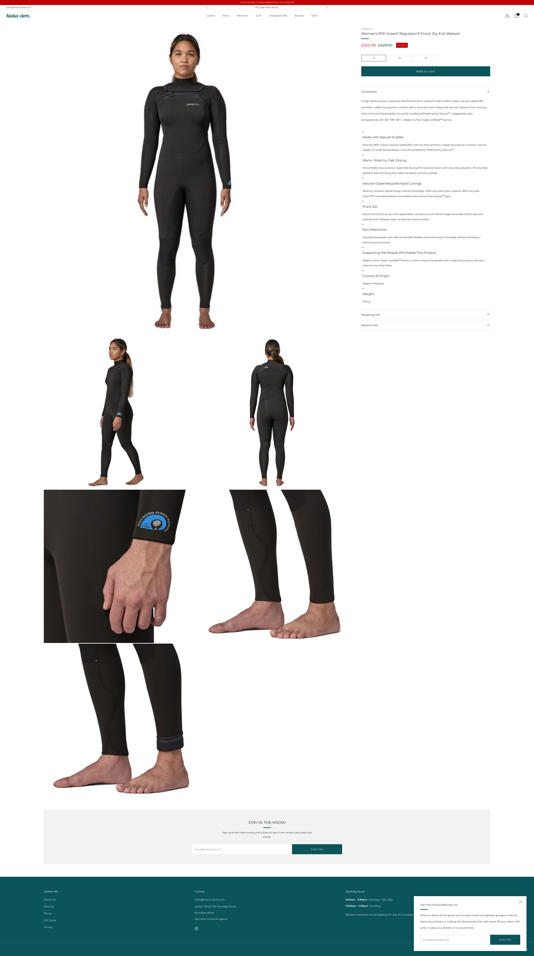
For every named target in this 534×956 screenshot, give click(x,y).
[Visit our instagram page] (196, 928)
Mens (225, 15)
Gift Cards (50, 920)
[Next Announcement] (327, 7)
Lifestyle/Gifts (278, 15)
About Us (50, 899)
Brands (299, 15)
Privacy (48, 927)
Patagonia (367, 28)
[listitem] (267, 7)
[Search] (526, 16)
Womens (242, 15)
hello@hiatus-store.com (18, 7)
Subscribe (505, 939)
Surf (258, 15)
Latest (211, 15)
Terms (48, 913)
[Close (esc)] (520, 901)
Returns (49, 906)
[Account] (507, 16)
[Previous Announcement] (206, 7)
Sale (314, 15)
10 (400, 58)
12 (426, 58)
